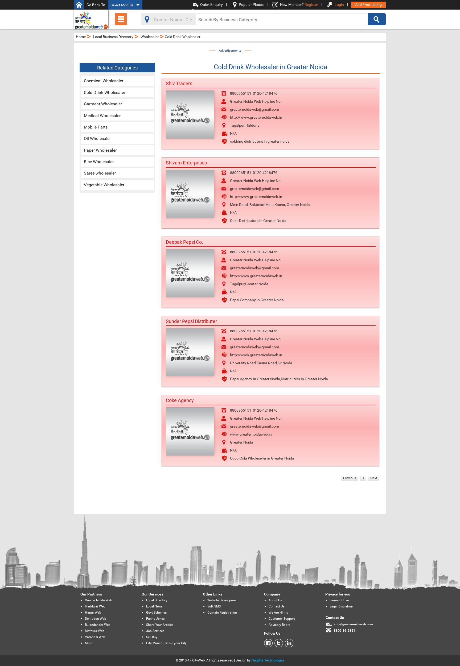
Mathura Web (94, 631)
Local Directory (156, 600)
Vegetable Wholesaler (104, 184)
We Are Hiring (278, 612)
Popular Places (251, 4)
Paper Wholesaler (100, 150)
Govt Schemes (156, 612)
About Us (275, 600)
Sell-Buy (151, 637)
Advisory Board (279, 625)
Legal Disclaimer (342, 606)
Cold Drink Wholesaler (104, 92)
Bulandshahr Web (97, 625)
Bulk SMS (214, 606)
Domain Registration (222, 612)
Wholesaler (150, 37)
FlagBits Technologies (268, 660)
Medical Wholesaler (102, 115)
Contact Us (277, 606)
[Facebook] (268, 643)
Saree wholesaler (100, 173)
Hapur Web (93, 612)
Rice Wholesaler (99, 161)
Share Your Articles (159, 625)
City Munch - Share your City (166, 643)
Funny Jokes (155, 619)
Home (81, 37)
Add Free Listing (368, 4)
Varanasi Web (95, 637)
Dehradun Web (95, 619)
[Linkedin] (288, 643)
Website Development (223, 600)
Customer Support (282, 619)
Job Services (155, 631)
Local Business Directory (113, 37)
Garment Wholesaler (103, 103)
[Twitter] (278, 643)
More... (90, 643)
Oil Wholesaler (97, 138)
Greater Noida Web (98, 600)
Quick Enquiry (211, 4)
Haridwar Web (95, 606)
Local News (154, 606)
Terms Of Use (339, 600)
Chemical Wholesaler (103, 80)
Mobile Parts (96, 127)
